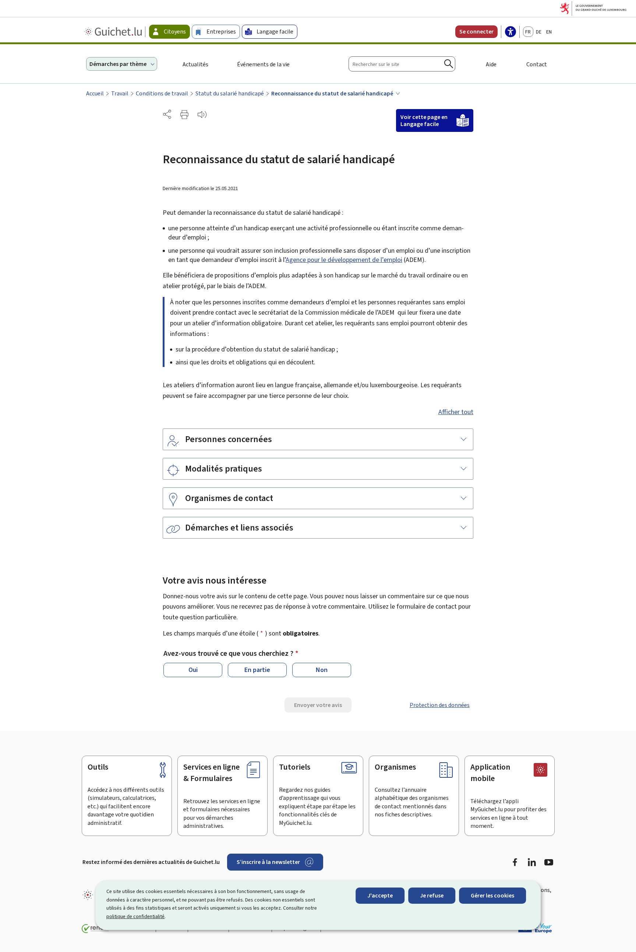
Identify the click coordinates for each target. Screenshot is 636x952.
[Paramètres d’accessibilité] (510, 32)
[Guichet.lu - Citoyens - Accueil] (113, 32)
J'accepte (380, 895)
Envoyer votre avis (318, 705)
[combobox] (402, 63)
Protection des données (440, 705)
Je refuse (432, 895)
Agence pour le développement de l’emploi (344, 259)
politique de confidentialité (135, 916)
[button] (184, 115)
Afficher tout (455, 411)
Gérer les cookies (492, 895)
